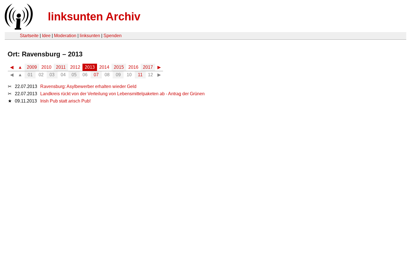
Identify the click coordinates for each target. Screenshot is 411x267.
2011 (61, 67)
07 (96, 74)
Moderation (65, 35)
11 (140, 74)
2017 (148, 67)
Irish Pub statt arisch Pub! (65, 101)
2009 (32, 67)
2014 (104, 67)
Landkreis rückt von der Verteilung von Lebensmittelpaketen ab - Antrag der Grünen (122, 93)
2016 (133, 67)
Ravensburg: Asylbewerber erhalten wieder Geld (88, 86)
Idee (46, 35)
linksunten (90, 35)
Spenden (112, 35)
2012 (75, 67)
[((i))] (18, 28)
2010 (46, 67)
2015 (119, 67)
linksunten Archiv (94, 16)
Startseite (29, 35)
